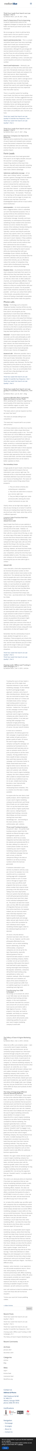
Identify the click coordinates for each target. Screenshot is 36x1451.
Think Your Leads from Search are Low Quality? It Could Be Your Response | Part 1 (18, 390)
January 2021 (8, 1350)
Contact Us (9, 1432)
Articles (26, 668)
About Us (8, 1429)
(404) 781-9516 (14, 1403)
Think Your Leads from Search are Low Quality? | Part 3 (17, 14)
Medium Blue (9, 16)
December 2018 (8, 1352)
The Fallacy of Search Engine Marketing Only (17, 1038)
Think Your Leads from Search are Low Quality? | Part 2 (17, 129)
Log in (5, 1370)
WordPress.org (8, 1379)
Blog (25, 16)
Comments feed (8, 1376)
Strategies (8, 1426)
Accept (5, 1448)
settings (20, 1444)
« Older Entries (8, 1305)
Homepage (9, 1423)
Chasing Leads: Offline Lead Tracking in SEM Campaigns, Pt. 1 (17, 665)
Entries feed (7, 1373)
